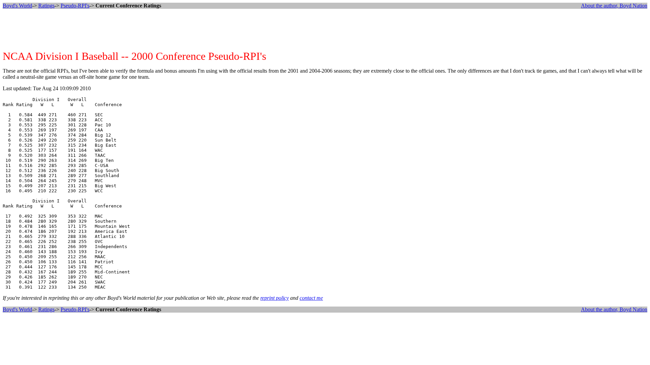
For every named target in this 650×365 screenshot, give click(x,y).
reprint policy (274, 298)
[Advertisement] (325, 29)
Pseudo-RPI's (75, 5)
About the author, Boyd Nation (614, 5)
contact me (311, 298)
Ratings (46, 5)
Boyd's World (17, 5)
